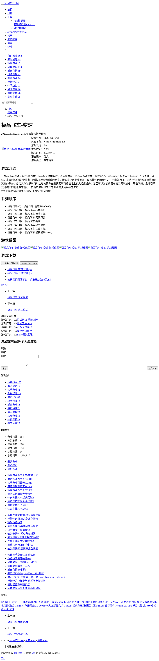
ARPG (78, 602)
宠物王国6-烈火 (20, 541)
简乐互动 (38, 602)
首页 (9, 9)
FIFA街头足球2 (20, 501)
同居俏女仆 (18, 530)
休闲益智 (13, 85)
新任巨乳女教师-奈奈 (24, 515)
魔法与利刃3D (20, 544)
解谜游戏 (13, 78)
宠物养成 (148, 605)
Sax (33, 653)
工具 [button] (9, 17)
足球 (11, 609)
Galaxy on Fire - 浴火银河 (25, 573)
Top (3, 658)
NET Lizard (11, 602)
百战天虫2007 (19, 490)
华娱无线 (30, 605)
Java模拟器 (19, 20)
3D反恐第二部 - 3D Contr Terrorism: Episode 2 (36, 577)
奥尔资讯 (87, 602)
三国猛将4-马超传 (22, 562)
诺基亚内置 (89, 605)
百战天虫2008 (19, 486)
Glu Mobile (57, 602)
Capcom (68, 605)
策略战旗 (97, 602)
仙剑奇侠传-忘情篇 (22, 548)
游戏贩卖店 (18, 584)
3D (6, 285)
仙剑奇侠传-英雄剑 (22, 526)
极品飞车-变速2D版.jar (19, 269)
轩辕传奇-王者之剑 (22, 518)
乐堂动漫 (138, 605)
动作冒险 (14, 67)
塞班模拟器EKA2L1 (24, 24)
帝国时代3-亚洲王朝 (23, 537)
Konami (119, 605)
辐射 (14, 522)
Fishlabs (100, 605)
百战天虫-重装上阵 (27, 319)
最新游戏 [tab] (12, 461)
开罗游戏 (126, 602)
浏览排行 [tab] (12, 465)
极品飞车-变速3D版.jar (19, 273)
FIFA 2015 (17, 508)
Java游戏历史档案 (17, 32)
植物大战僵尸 (24, 331)
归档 (9, 13)
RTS (20, 602)
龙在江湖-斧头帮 (21, 554)
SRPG (106, 602)
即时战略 (13, 59)
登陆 (9, 46)
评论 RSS (42, 640)
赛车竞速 (13, 96)
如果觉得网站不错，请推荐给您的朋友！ (29, 279)
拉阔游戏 (69, 602)
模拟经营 (13, 82)
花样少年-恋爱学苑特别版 (26, 581)
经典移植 (78, 605)
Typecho (18, 653)
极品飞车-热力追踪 (17, 309)
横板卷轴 (28, 602)
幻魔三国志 (18, 566)
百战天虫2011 (24, 323)
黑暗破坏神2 (19, 558)
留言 (9, 43)
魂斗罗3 (16, 569)
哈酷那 (135, 602)
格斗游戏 (13, 89)
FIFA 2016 (17, 505)
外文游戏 (145, 602)
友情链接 (12, 39)
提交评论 (152, 368)
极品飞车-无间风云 (17, 297)
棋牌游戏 (13, 74)
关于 (9, 35)
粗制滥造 (9, 605)
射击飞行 (13, 70)
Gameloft (19, 605)
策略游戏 (13, 63)
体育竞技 (13, 93)
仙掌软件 (110, 605)
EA (3, 285)
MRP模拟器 (20, 28)
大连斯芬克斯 (55, 605)
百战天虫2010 (24, 327)
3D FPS (128, 605)
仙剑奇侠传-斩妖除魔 (24, 588)
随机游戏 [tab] (12, 469)
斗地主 (47, 602)
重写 (4, 368)
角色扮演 (14, 55)
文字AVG (115, 602)
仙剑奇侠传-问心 (21, 533)
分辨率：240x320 (10, 263)
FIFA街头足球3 (25, 334)
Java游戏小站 (11, 3)
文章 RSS (30, 640)
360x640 (43, 605)
